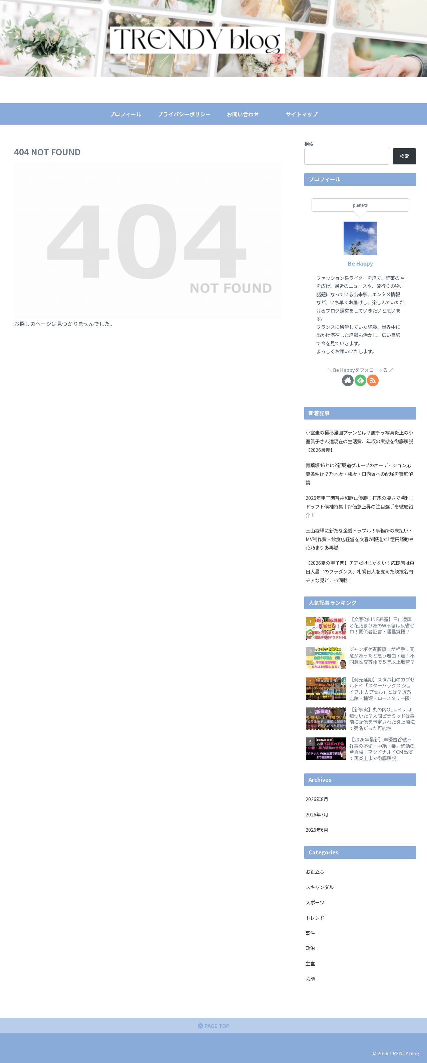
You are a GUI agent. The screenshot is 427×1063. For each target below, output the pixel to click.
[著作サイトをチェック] (348, 380)
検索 (309, 143)
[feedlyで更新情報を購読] (360, 380)
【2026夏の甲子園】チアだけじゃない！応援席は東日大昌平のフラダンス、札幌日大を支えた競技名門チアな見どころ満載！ (360, 571)
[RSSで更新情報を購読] (373, 380)
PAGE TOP (216, 1026)
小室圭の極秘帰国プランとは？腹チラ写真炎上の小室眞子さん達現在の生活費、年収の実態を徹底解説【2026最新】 (359, 441)
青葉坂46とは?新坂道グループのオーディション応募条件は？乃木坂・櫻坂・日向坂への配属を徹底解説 (359, 474)
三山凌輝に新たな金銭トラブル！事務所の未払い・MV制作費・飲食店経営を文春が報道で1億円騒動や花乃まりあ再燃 (359, 539)
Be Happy (360, 263)
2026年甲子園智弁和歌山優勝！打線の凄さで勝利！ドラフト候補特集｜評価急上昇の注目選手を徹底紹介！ (360, 506)
